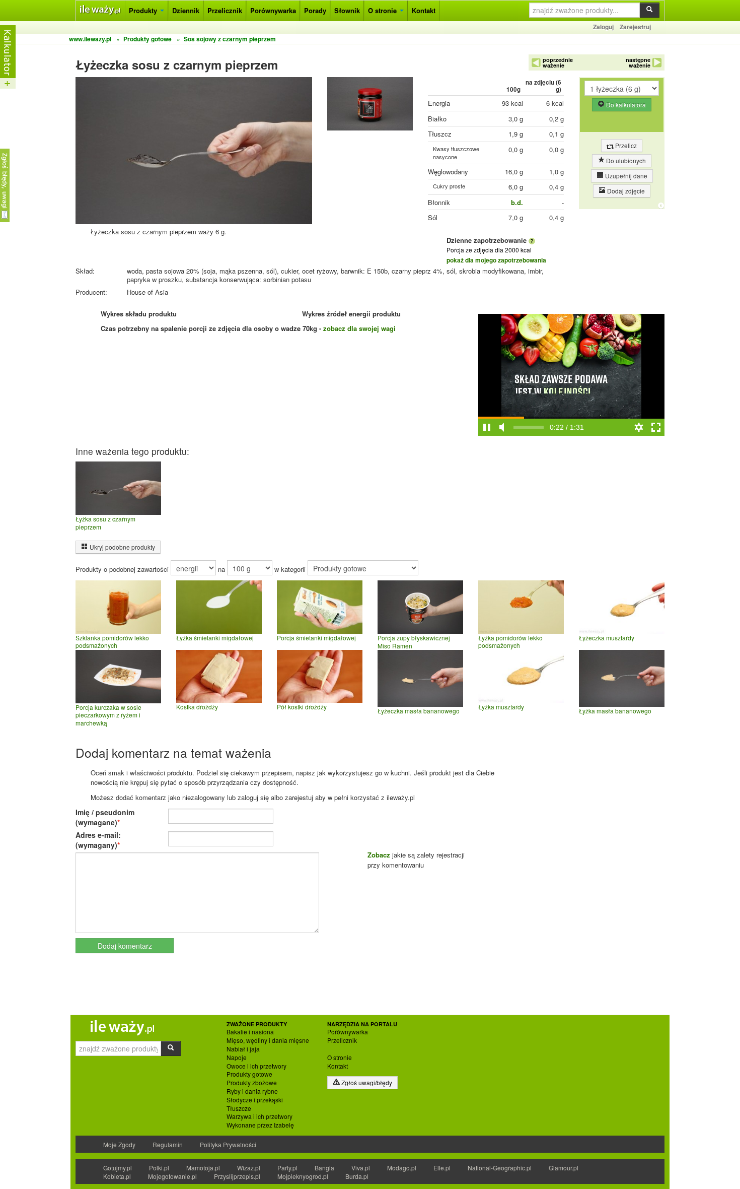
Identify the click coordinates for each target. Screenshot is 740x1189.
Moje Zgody (119, 1144)
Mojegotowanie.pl (172, 1176)
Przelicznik (224, 10)
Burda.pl (356, 1176)
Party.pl (287, 1167)
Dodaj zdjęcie (625, 190)
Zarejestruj (635, 26)
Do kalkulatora (625, 104)
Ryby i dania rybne (252, 1091)
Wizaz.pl (248, 1167)
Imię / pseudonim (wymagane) (105, 817)
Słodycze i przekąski (255, 1100)
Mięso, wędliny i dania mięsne (268, 1040)
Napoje (237, 1057)
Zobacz (378, 855)
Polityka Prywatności (228, 1144)
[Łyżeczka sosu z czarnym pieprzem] (370, 106)
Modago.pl (401, 1167)
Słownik (347, 10)
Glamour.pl (563, 1167)
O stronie (383, 10)
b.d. (517, 202)
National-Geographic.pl (500, 1167)
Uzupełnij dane (625, 175)
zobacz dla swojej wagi (359, 328)
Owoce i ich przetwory (256, 1066)
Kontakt (423, 10)
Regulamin (168, 1144)
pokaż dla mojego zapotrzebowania (496, 260)
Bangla (324, 1167)
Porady (315, 10)
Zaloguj (603, 26)
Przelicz (625, 145)
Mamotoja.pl (203, 1167)
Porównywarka (273, 10)
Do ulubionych (625, 160)
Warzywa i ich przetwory (259, 1116)
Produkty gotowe (249, 1074)
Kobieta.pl (117, 1176)
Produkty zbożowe (252, 1083)
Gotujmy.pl (117, 1167)
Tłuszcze (239, 1108)
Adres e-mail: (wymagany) (98, 840)
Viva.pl (360, 1167)
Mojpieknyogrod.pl (302, 1176)
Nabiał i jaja (243, 1049)
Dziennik (185, 10)
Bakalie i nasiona (250, 1032)
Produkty (144, 10)
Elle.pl (442, 1167)
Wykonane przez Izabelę (260, 1125)
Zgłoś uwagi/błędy (366, 1082)
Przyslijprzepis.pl (237, 1176)
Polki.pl (159, 1167)
